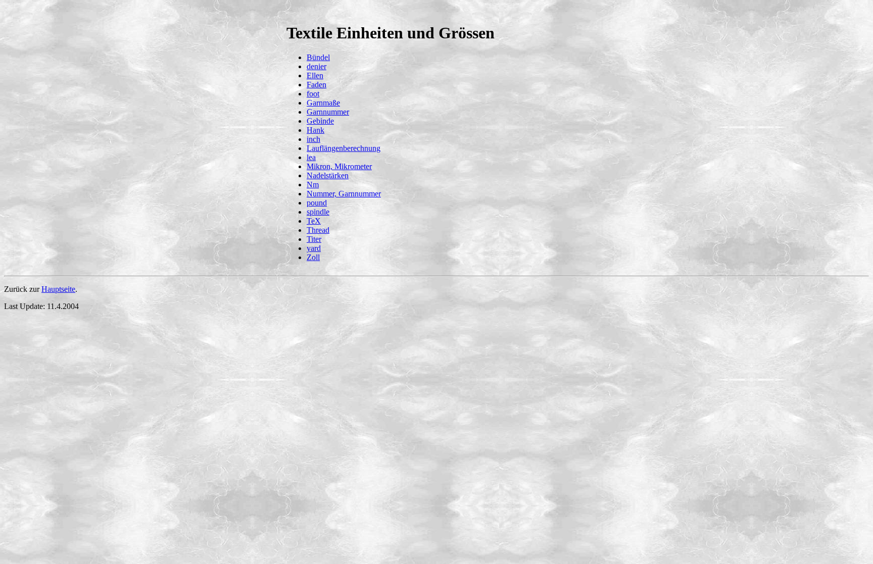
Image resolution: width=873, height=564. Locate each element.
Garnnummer (328, 112)
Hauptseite (58, 289)
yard (314, 248)
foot (313, 93)
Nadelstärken (328, 175)
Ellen (315, 75)
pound (317, 202)
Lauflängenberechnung (343, 148)
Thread (318, 230)
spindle (318, 212)
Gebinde (320, 121)
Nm (313, 184)
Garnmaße (323, 102)
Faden (316, 84)
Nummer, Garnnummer (344, 193)
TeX (314, 221)
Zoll (313, 257)
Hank (315, 130)
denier (316, 66)
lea (311, 157)
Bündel (318, 57)
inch (313, 139)
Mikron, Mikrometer (339, 166)
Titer (314, 239)
